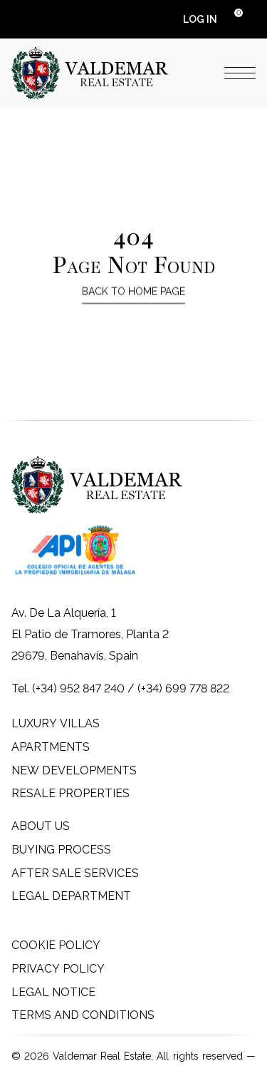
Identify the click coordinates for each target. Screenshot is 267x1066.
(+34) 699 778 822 (183, 688)
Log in (200, 19)
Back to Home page (133, 291)
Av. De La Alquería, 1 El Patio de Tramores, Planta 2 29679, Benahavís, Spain (90, 634)
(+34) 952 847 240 (78, 688)
